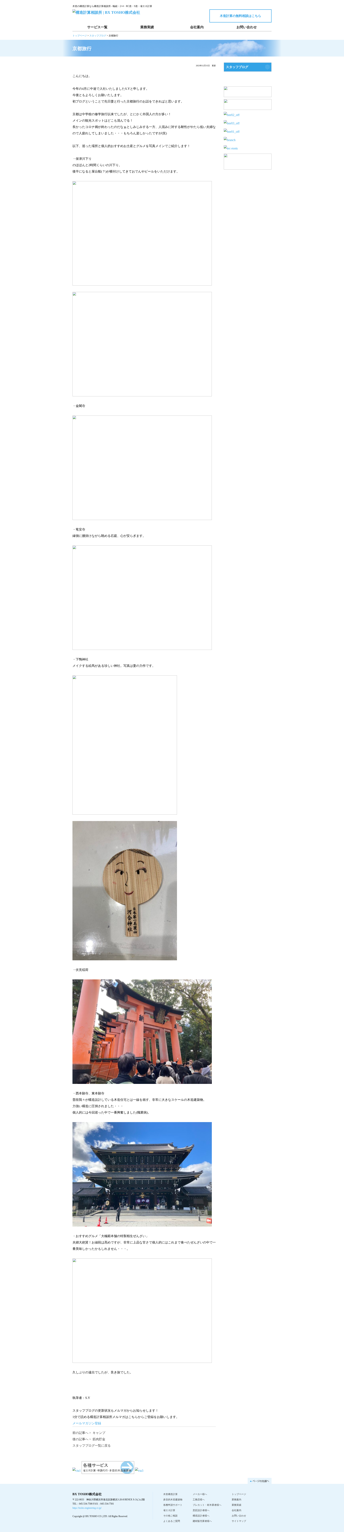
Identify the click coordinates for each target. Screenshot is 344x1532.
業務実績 (147, 27)
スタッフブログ (237, 67)
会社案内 (197, 27)
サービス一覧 (97, 27)
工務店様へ (199, 1499)
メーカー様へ (200, 1494)
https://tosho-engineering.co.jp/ (87, 1508)
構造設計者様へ (201, 1515)
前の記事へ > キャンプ (88, 1432)
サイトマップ (239, 1521)
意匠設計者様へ (201, 1510)
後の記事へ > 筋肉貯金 (88, 1439)
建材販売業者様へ (202, 1521)
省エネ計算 (169, 1510)
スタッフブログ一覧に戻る (91, 1445)
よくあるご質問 (171, 1521)
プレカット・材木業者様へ (207, 1505)
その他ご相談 (170, 1515)
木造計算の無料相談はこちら (240, 16)
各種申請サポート (172, 1505)
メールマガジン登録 (86, 1423)
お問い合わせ (246, 27)
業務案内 (236, 1499)
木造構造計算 (170, 1494)
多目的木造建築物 (172, 1499)
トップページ (239, 1494)
